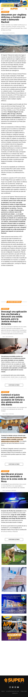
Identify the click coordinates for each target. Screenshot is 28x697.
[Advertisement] (14, 285)
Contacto (15, 693)
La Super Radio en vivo (12, 691)
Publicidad (24, 691)
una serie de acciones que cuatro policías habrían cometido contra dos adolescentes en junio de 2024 (13, 439)
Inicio (3, 691)
